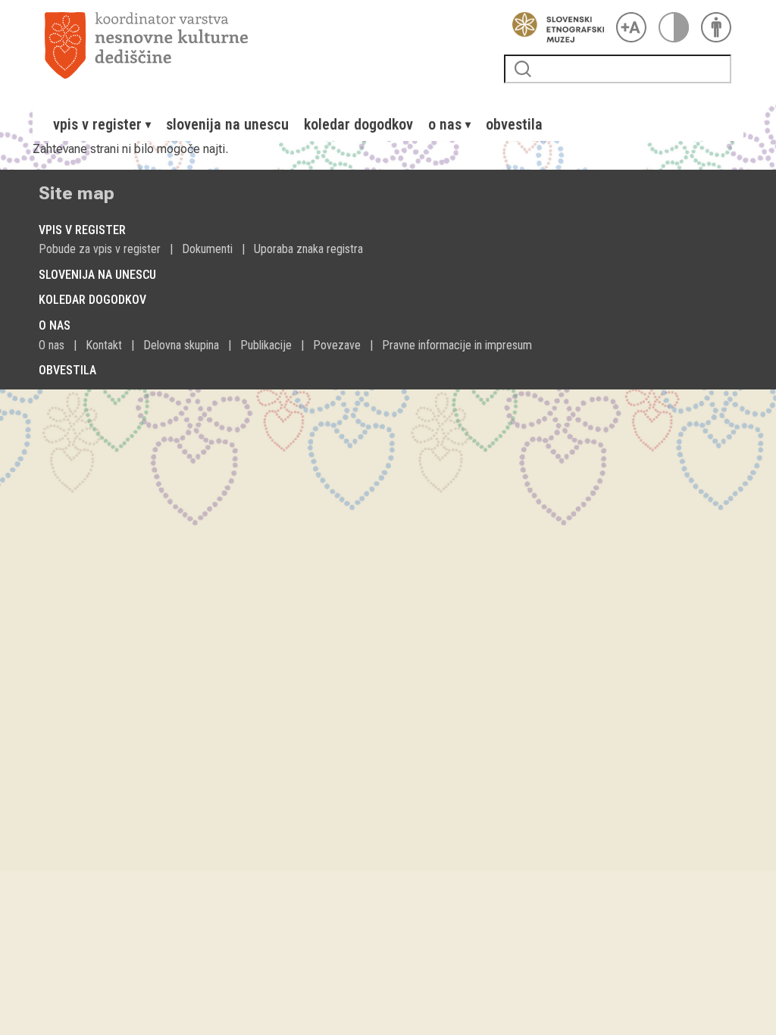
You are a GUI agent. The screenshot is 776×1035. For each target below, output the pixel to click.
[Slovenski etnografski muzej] (554, 27)
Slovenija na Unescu (227, 124)
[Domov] (268, 45)
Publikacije (266, 345)
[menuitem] (101, 124)
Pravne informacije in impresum (457, 345)
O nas (51, 345)
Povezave (337, 345)
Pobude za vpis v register (100, 249)
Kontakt (104, 345)
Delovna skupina (181, 345)
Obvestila (514, 124)
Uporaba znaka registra (308, 249)
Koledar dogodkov (358, 124)
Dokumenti (207, 249)
